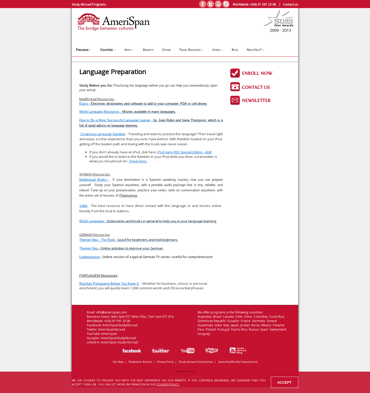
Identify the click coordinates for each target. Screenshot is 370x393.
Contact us (290, 4)
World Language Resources (127, 112)
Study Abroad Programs (89, 4)
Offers (166, 49)
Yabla (83, 206)
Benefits (148, 49)
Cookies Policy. (168, 384)
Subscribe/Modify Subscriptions (238, 362)
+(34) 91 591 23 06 (263, 4)
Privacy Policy (165, 362)
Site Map (118, 362)
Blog (235, 49)
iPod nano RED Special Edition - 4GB (184, 152)
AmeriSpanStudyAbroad (119, 325)
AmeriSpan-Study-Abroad (119, 342)
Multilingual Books (93, 180)
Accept (284, 382)
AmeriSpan (109, 334)
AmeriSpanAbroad (111, 329)
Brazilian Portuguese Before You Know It (109, 283)
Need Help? (256, 49)
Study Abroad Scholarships (196, 362)
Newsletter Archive (140, 362)
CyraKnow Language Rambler (103, 134)
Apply (129, 49)
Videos (217, 49)
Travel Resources (191, 49)
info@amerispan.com (111, 312)
